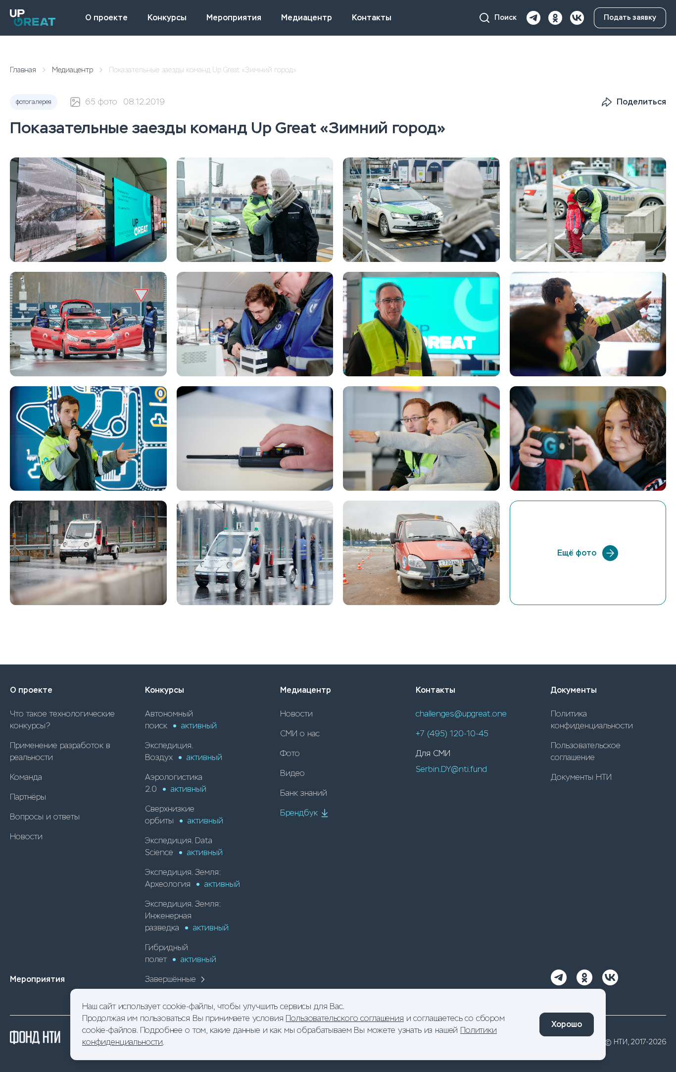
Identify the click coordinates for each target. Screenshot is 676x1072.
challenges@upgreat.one (461, 713)
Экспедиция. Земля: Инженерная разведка (187, 915)
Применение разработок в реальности (60, 751)
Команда (26, 777)
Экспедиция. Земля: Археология (192, 878)
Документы (574, 690)
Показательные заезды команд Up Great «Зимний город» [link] (202, 70)
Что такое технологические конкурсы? (62, 719)
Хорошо (566, 1024)
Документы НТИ (581, 777)
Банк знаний (303, 793)
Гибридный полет (180, 953)
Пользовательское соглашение (586, 751)
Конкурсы (167, 17)
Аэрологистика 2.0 (175, 783)
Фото (290, 753)
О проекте (106, 17)
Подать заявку (630, 17)
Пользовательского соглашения (345, 1018)
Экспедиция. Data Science (184, 846)
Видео (292, 773)
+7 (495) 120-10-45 (452, 733)
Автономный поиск (181, 719)
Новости (26, 836)
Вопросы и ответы (45, 816)
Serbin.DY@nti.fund (451, 769)
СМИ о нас (300, 733)
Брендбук (299, 812)
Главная (23, 70)
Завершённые (170, 979)
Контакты (371, 17)
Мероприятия (233, 17)
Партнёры (28, 797)
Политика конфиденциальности (592, 719)
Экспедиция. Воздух (183, 751)
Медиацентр (306, 17)
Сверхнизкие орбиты (184, 814)
